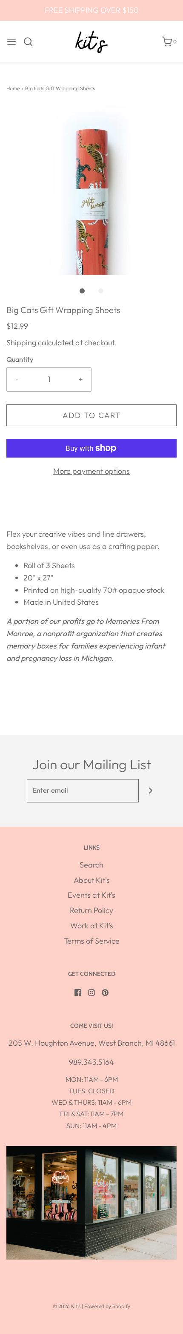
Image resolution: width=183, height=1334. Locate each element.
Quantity (19, 359)
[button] (91, 190)
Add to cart (92, 415)
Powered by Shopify (107, 1306)
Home (13, 88)
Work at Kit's (91, 925)
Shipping (21, 342)
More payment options (91, 471)
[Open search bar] (31, 41)
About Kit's (92, 880)
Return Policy (91, 910)
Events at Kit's (91, 895)
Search (91, 865)
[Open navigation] (11, 41)
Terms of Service (92, 941)
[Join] (150, 790)
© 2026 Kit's (66, 1306)
